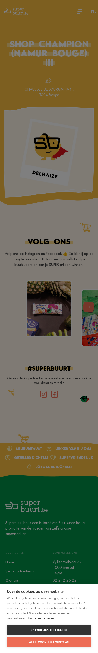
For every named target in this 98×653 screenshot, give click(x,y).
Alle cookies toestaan (49, 642)
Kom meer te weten (41, 618)
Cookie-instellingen (49, 630)
